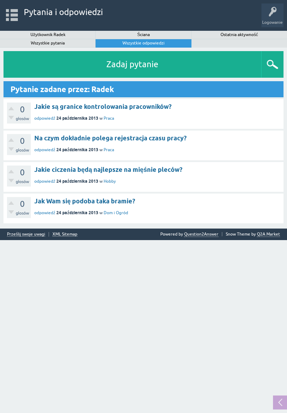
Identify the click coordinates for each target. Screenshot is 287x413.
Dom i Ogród (116, 212)
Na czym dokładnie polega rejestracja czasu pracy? (110, 138)
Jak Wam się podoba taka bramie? (84, 201)
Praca (109, 118)
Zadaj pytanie (132, 64)
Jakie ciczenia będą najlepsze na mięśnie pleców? (108, 169)
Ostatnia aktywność (239, 34)
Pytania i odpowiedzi (63, 12)
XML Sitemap (64, 234)
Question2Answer (201, 234)
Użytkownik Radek (47, 34)
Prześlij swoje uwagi (26, 234)
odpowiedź (44, 118)
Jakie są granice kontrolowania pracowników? (103, 106)
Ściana (143, 34)
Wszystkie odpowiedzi (143, 43)
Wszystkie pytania (48, 43)
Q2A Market (268, 234)
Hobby (110, 181)
